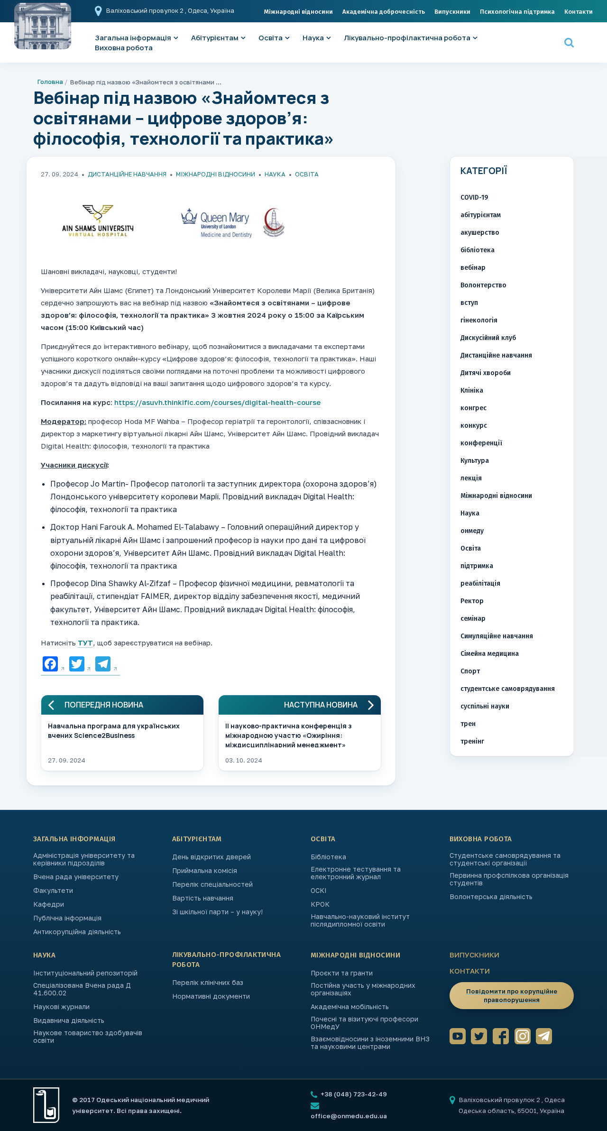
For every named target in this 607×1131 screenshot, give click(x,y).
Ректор (472, 601)
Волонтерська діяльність (491, 897)
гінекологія (478, 320)
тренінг (472, 741)
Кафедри (48, 904)
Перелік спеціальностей (212, 884)
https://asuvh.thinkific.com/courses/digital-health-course (217, 402)
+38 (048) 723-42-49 (353, 1094)
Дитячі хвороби (485, 373)
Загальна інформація (74, 839)
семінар (473, 619)
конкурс (473, 426)
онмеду (472, 531)
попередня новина (103, 705)
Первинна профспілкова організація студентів (509, 879)
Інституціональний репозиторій (85, 973)
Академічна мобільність (350, 1007)
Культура (474, 461)
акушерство (479, 233)
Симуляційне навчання (496, 636)
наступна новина (321, 705)
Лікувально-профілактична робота (407, 38)
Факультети (53, 890)
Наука (313, 38)
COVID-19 (474, 197)
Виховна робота (124, 48)
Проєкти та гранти (342, 973)
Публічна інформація (67, 918)
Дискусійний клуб (488, 338)
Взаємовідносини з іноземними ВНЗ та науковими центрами (370, 1042)
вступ (469, 303)
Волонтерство (483, 285)
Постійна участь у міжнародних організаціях (363, 989)
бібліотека (477, 250)
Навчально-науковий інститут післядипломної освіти (360, 920)
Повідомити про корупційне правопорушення (511, 995)
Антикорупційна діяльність (77, 932)
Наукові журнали (61, 1007)
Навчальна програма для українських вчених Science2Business (114, 730)
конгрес (473, 408)
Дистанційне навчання (127, 174)
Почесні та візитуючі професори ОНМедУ (364, 1022)
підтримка (476, 566)
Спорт (470, 671)
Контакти (578, 11)
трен (468, 724)
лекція (471, 478)
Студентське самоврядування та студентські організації (505, 859)
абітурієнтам (480, 215)
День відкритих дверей (211, 857)
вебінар (473, 268)
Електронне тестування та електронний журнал (356, 873)
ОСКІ (319, 890)
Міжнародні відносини (298, 11)
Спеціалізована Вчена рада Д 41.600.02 (82, 989)
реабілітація (480, 583)
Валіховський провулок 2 (145, 10)
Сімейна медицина (489, 654)
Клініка (471, 390)
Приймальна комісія (204, 870)
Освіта (270, 38)
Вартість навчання (202, 898)
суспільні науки (484, 706)
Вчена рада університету (76, 877)
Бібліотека (328, 857)
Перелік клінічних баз (207, 982)
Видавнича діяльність (68, 1020)
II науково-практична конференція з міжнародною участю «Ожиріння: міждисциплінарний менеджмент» (288, 734)
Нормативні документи (211, 996)
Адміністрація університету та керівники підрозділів (84, 859)
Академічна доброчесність (383, 11)
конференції (481, 443)
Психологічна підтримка (517, 11)
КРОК (320, 904)
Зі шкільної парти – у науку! (217, 912)
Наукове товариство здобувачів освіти (87, 1036)
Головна (50, 81)
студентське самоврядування (507, 689)
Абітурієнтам (215, 38)
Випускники (452, 11)
